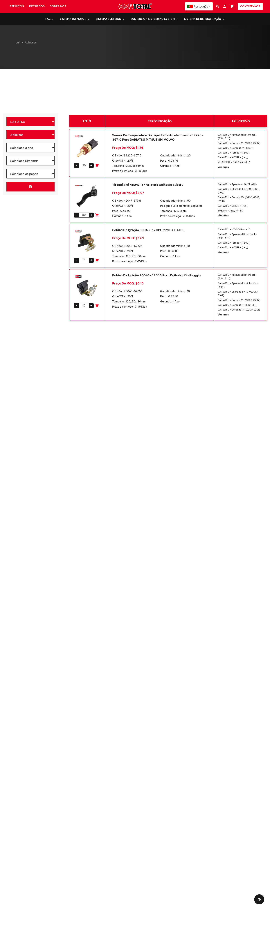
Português (201, 6)
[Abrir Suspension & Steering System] (177, 19)
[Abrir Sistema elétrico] (123, 19)
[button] (218, 6)
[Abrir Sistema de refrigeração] (223, 19)
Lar (18, 42)
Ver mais (223, 167)
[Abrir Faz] (52, 19)
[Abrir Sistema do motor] (88, 19)
